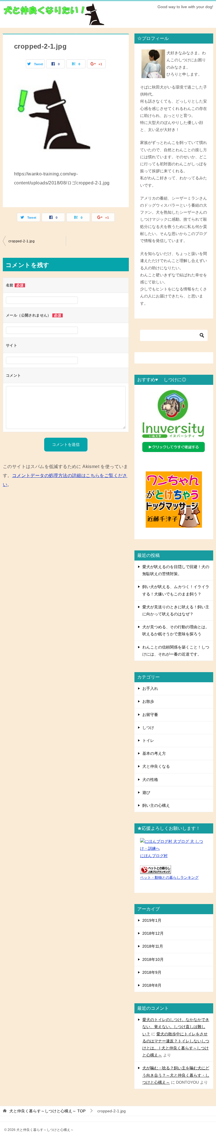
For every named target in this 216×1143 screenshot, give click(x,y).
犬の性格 (150, 779)
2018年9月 (151, 972)
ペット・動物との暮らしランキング (169, 878)
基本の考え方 (154, 753)
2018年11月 (152, 946)
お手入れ (150, 688)
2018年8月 (151, 985)
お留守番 (150, 714)
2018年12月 (153, 933)
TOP (47, 1111)
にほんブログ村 (154, 855)
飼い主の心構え (156, 805)
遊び (146, 792)
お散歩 (148, 701)
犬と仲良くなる (156, 766)
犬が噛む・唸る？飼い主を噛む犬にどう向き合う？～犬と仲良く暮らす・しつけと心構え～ (175, 1075)
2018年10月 (153, 959)
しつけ (148, 727)
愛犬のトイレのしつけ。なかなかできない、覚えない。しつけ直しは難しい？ (175, 1026)
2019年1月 (151, 920)
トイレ (148, 740)
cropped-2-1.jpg (21, 241)
